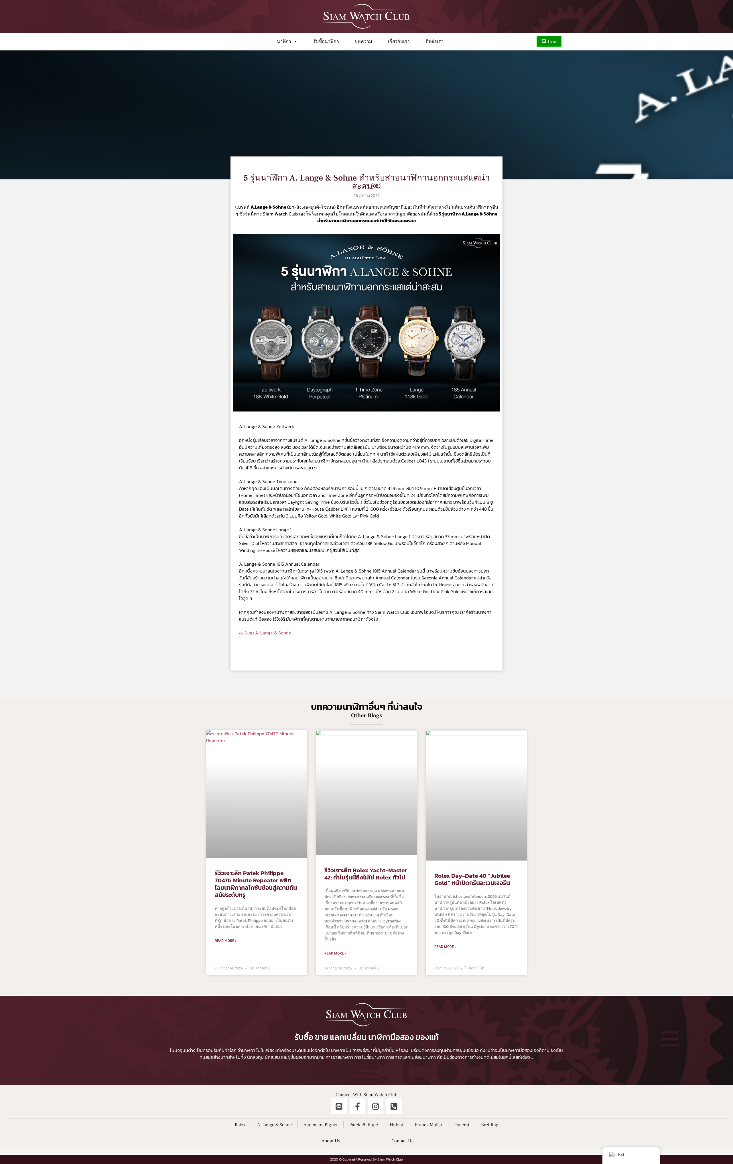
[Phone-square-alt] (394, 1106)
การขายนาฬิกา (339, 1057)
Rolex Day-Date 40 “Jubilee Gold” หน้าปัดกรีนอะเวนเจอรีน (472, 879)
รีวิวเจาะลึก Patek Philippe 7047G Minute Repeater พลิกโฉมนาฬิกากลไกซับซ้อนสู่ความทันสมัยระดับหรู (256, 884)
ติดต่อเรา (434, 41)
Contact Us (402, 1141)
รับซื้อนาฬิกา (326, 41)
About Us (331, 1141)
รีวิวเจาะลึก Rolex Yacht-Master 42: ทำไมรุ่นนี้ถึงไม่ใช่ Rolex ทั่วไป (365, 874)
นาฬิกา (284, 41)
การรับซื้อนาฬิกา (369, 1057)
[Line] (339, 1106)
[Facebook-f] (357, 1106)
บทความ (363, 41)
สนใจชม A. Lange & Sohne (265, 632)
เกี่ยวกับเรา (399, 41)
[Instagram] (375, 1106)
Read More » (226, 941)
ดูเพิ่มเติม (367, 1070)
